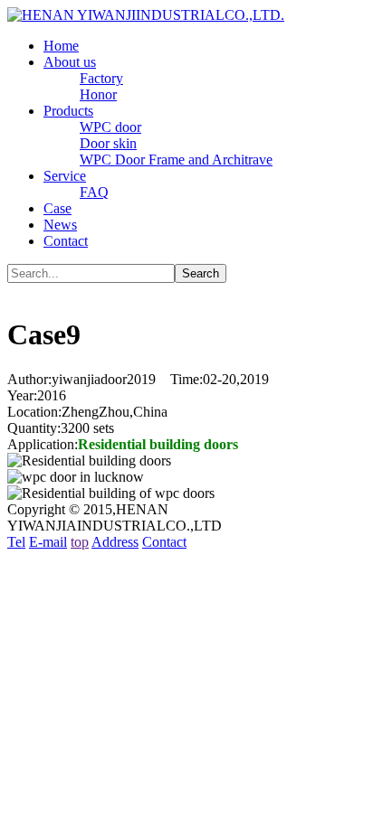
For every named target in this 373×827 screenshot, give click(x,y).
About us (69, 62)
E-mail (48, 542)
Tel (16, 542)
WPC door (110, 127)
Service (64, 175)
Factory (101, 78)
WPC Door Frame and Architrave (176, 159)
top (80, 542)
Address (115, 542)
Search (200, 273)
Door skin (108, 143)
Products (68, 110)
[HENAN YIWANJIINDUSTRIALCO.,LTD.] (145, 15)
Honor (98, 94)
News (60, 224)
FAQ (94, 192)
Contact (65, 241)
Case (57, 208)
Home (61, 45)
